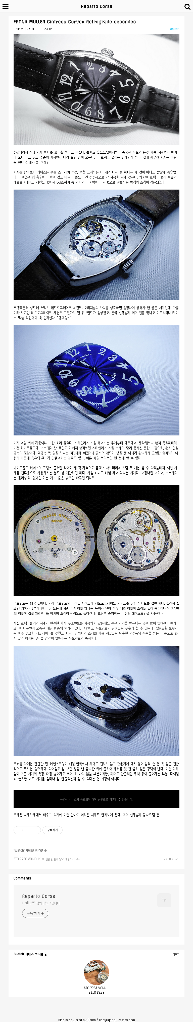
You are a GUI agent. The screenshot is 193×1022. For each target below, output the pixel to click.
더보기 (176, 954)
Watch (174, 29)
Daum (91, 1020)
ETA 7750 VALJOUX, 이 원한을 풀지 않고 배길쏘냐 (44, 859)
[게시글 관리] (35, 830)
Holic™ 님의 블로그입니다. (41, 903)
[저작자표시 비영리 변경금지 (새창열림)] (69, 830)
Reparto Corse (96, 6)
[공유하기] (29, 830)
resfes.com (126, 1020)
